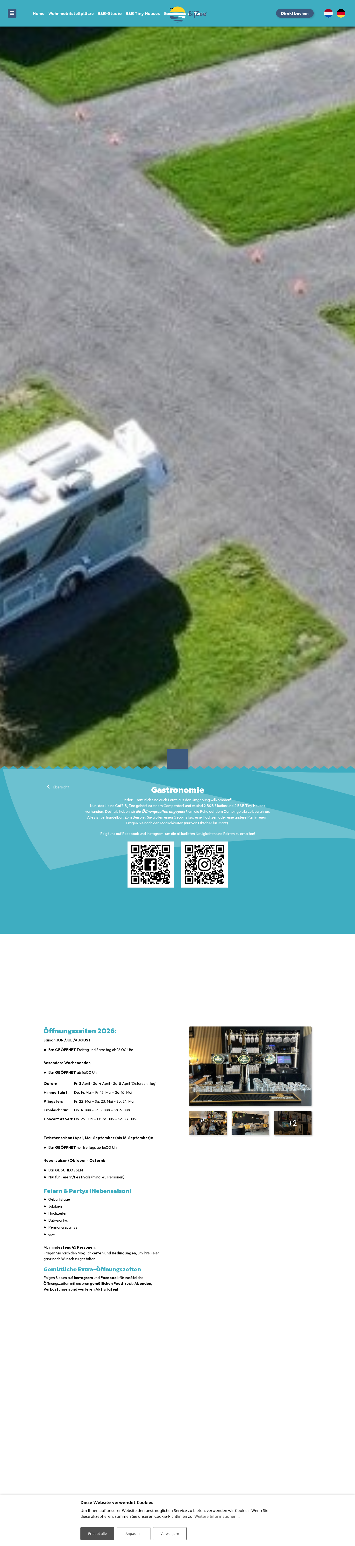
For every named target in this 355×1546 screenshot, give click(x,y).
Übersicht (60, 787)
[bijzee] (178, 14)
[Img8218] (208, 1123)
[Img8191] (250, 1123)
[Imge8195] (250, 1066)
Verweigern (170, 1533)
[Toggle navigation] (12, 13)
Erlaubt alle (97, 1533)
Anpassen (134, 1533)
